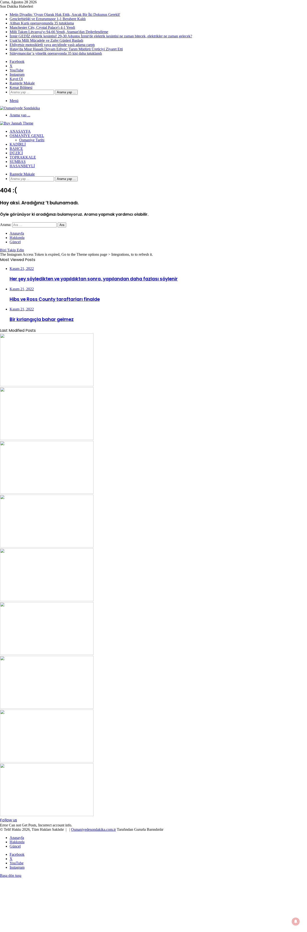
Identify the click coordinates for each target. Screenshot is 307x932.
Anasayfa (20, 131)
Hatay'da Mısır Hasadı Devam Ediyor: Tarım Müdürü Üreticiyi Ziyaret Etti (66, 49)
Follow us (8, 820)
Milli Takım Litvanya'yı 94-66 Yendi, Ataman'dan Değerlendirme (59, 32)
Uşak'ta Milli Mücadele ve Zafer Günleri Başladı (46, 40)
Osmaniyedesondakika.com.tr (93, 829)
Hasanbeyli (22, 166)
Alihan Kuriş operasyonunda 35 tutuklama (42, 23)
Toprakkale (23, 157)
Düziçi (16, 153)
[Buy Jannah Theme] (16, 123)
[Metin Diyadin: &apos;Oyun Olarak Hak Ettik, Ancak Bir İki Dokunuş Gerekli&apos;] (47, 385)
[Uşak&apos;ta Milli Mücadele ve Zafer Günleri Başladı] (47, 707)
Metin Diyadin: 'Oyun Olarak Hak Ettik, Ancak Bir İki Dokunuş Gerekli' (65, 14)
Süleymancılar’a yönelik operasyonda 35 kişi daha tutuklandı (56, 53)
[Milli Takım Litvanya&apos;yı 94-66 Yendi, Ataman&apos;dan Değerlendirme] (47, 600)
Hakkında (17, 238)
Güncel (15, 242)
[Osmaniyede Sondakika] (20, 108)
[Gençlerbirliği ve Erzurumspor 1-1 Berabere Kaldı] (47, 439)
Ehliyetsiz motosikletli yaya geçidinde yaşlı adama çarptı (52, 45)
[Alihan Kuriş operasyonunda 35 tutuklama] (47, 492)
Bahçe (16, 149)
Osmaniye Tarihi (31, 140)
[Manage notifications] (296, 921)
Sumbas (18, 162)
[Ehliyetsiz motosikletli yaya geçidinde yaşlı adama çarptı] (47, 761)
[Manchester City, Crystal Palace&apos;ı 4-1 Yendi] (47, 546)
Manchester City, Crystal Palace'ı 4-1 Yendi (42, 27)
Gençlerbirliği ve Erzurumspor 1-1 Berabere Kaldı (48, 19)
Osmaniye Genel (27, 136)
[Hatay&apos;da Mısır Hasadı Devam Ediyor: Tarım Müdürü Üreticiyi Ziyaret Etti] (47, 815)
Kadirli (18, 144)
